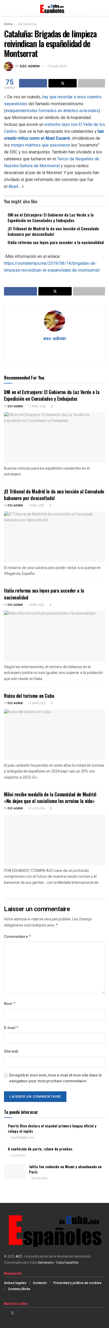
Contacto (40, 1283)
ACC (19, 1256)
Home (8, 24)
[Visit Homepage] (54, 8)
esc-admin (30, 66)
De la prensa (27, 24)
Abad (13, 186)
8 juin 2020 (39, 1178)
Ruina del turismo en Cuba (29, 695)
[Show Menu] (6, 8)
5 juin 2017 (18, 1156)
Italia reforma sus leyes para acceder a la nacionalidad (56, 242)
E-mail (11, 1028)
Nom (10, 1004)
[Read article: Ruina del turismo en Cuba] (54, 734)
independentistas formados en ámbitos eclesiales (52, 110)
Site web (11, 1051)
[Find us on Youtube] (26, 1313)
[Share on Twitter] (62, 83)
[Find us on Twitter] (12, 1313)
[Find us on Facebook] (5, 1313)
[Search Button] (103, 8)
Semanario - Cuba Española (58, 1262)
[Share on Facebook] (33, 83)
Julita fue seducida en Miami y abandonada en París (65, 1169)
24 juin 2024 (36, 808)
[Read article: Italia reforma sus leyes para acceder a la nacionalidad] (54, 636)
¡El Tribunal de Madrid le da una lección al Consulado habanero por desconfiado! (53, 231)
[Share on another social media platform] (91, 83)
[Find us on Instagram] (19, 1313)
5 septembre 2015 (22, 1138)
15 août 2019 (57, 66)
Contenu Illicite (19, 1289)
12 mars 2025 (37, 703)
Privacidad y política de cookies (77, 1283)
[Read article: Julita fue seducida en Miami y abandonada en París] (14, 1171)
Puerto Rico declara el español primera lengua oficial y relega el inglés (52, 1128)
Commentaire (17, 936)
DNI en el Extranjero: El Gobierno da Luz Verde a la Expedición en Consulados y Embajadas (51, 217)
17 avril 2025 (37, 406)
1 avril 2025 (36, 506)
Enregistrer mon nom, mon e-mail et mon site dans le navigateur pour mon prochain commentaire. (55, 1078)
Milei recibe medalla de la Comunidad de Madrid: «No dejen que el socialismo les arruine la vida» (50, 797)
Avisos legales (15, 1283)
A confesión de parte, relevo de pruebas (40, 1148)
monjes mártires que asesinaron (40, 145)
